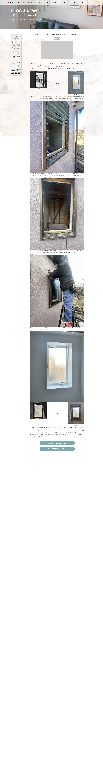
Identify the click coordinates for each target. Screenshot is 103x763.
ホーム (23, 2)
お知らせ (79, 2)
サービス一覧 (30, 2)
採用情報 (87, 2)
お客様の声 (61, 2)
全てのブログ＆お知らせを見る (57, 443)
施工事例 (52, 2)
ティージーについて (42, 2)
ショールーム (70, 2)
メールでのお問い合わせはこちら (57, 449)
